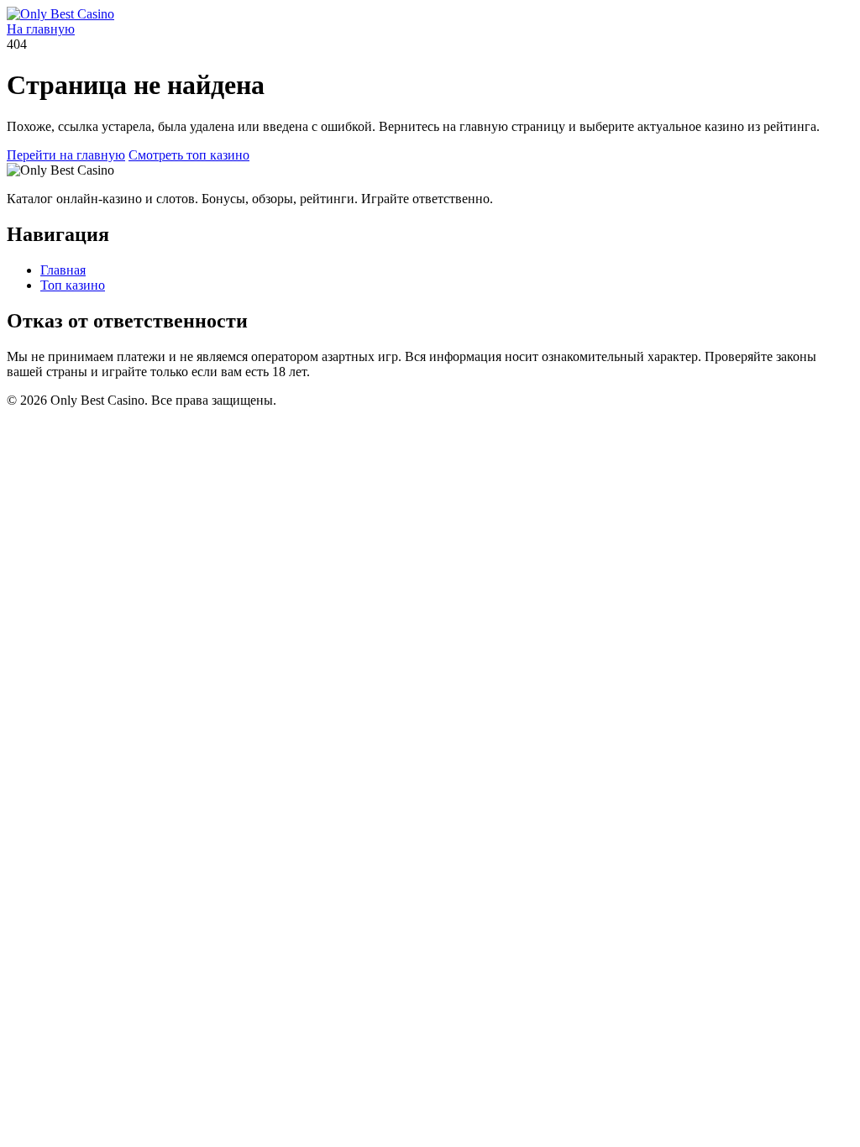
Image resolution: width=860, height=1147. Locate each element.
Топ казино (72, 285)
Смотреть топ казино (188, 155)
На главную (41, 29)
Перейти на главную (66, 155)
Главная (63, 270)
